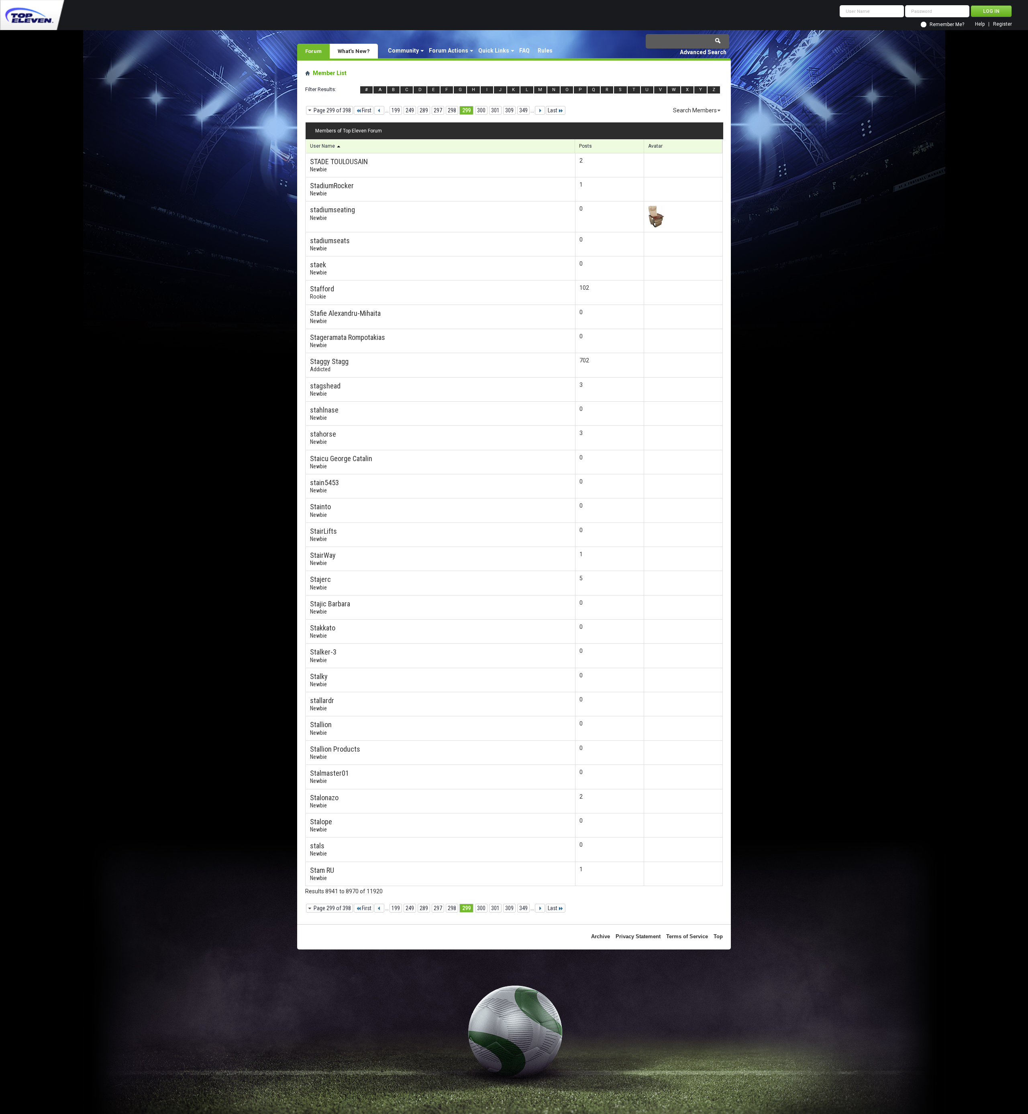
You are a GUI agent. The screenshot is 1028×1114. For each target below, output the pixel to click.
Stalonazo (324, 797)
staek (318, 264)
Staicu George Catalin (341, 458)
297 (438, 110)
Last (552, 110)
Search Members (695, 110)
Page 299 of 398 (332, 110)
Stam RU (322, 870)
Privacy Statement (638, 936)
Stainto (320, 506)
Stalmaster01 (329, 773)
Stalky (319, 676)
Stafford (322, 289)
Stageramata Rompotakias (347, 337)
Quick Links (493, 50)
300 (481, 110)
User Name (323, 146)
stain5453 (324, 482)
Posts (585, 146)
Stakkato (322, 628)
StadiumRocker (332, 185)
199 (396, 110)
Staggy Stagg (329, 361)
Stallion (321, 724)
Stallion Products (335, 749)
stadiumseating (332, 209)
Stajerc (320, 579)
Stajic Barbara (330, 604)
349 (523, 110)
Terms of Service (687, 936)
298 (452, 110)
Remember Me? (947, 24)
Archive (600, 936)
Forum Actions (448, 50)
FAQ (524, 50)
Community (403, 50)
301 (495, 110)
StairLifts (323, 531)
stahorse (323, 434)
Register (1002, 24)
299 (466, 110)
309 (509, 110)
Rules (545, 50)
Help (980, 24)
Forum (313, 51)
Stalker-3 (323, 652)
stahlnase (324, 410)
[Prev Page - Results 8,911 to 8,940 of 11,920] (379, 110)
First (366, 110)
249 (410, 110)
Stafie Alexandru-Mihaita (345, 313)
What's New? (354, 51)
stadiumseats (330, 240)
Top (718, 936)
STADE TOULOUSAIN (339, 161)
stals (317, 846)
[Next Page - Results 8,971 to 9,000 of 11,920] (540, 110)
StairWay (323, 555)
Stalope (321, 821)
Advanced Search (703, 52)
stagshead (325, 386)
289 (424, 110)
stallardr (322, 700)
